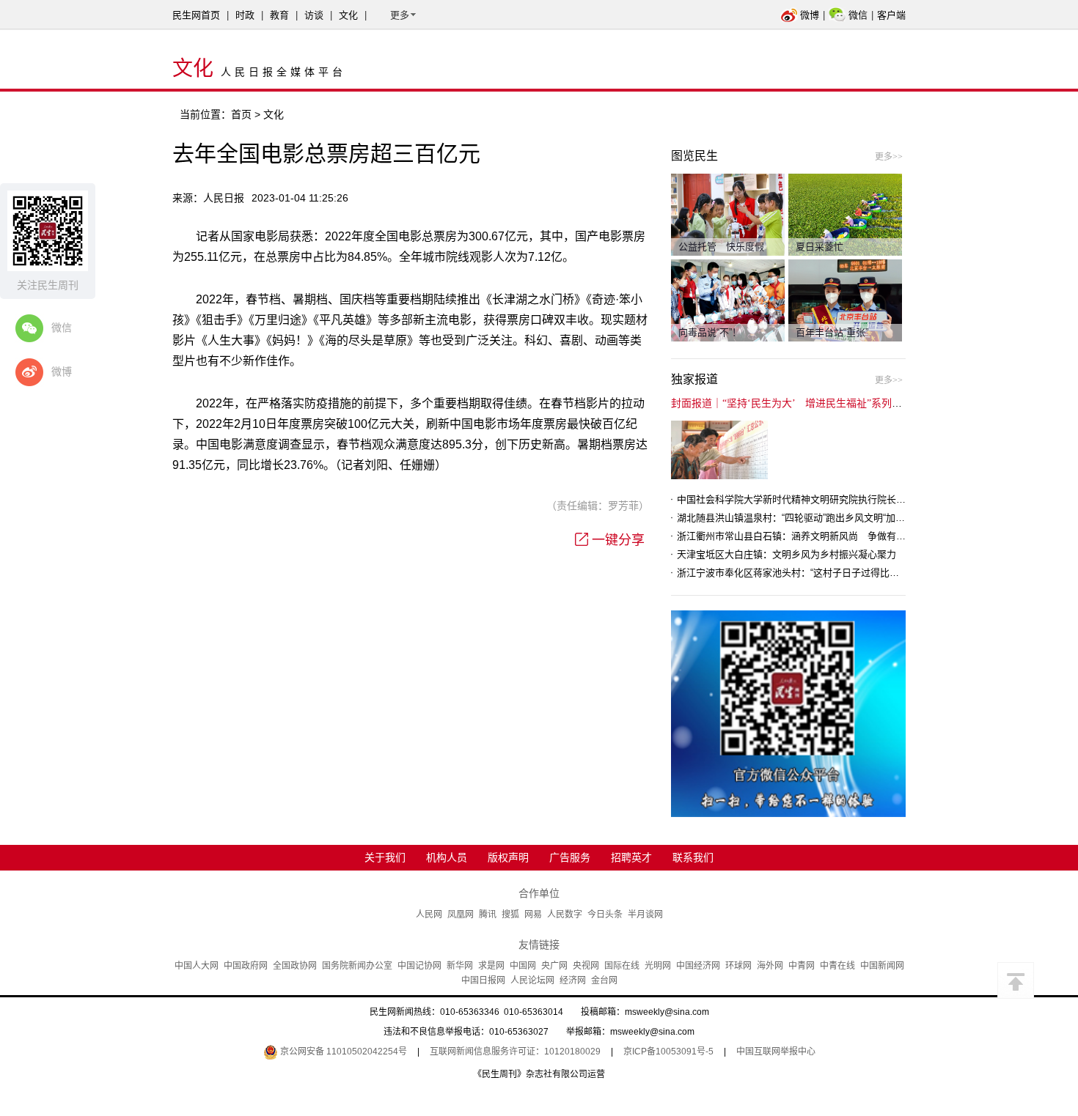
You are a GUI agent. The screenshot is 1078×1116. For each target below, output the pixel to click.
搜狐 (510, 914)
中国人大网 (197, 966)
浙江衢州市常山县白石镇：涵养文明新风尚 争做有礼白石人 (805, 536)
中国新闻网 (882, 966)
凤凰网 (460, 914)
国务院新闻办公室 (357, 966)
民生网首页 (196, 15)
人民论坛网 (532, 980)
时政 (244, 15)
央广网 (554, 966)
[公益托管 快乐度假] (728, 214)
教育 (279, 15)
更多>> (889, 157)
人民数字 (564, 914)
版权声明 (508, 857)
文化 (348, 15)
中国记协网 (419, 966)
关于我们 (385, 857)
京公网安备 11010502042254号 (342, 1051)
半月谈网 (645, 914)
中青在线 (837, 966)
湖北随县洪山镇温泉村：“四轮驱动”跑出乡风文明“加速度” (797, 517)
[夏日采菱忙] (845, 214)
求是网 (491, 966)
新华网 (460, 966)
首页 (241, 114)
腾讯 (487, 914)
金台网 (604, 980)
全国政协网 (295, 966)
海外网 (770, 966)
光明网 (658, 966)
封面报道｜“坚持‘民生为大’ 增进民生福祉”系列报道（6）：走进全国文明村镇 (848, 403)
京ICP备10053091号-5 (668, 1051)
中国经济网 (698, 966)
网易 (533, 914)
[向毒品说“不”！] (728, 300)
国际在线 (621, 966)
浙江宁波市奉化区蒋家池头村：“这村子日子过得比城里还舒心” (808, 572)
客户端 (891, 15)
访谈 (313, 15)
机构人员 (446, 857)
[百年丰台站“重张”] (845, 300)
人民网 (429, 914)
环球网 (738, 966)
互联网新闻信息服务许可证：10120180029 (515, 1051)
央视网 (586, 966)
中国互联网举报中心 (775, 1051)
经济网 (573, 980)
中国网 (523, 966)
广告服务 (569, 857)
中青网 (801, 966)
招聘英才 (631, 857)
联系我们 (693, 857)
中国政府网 (246, 966)
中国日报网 (483, 980)
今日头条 (605, 914)
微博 (809, 15)
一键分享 (618, 540)
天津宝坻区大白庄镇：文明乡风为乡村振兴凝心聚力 (786, 554)
